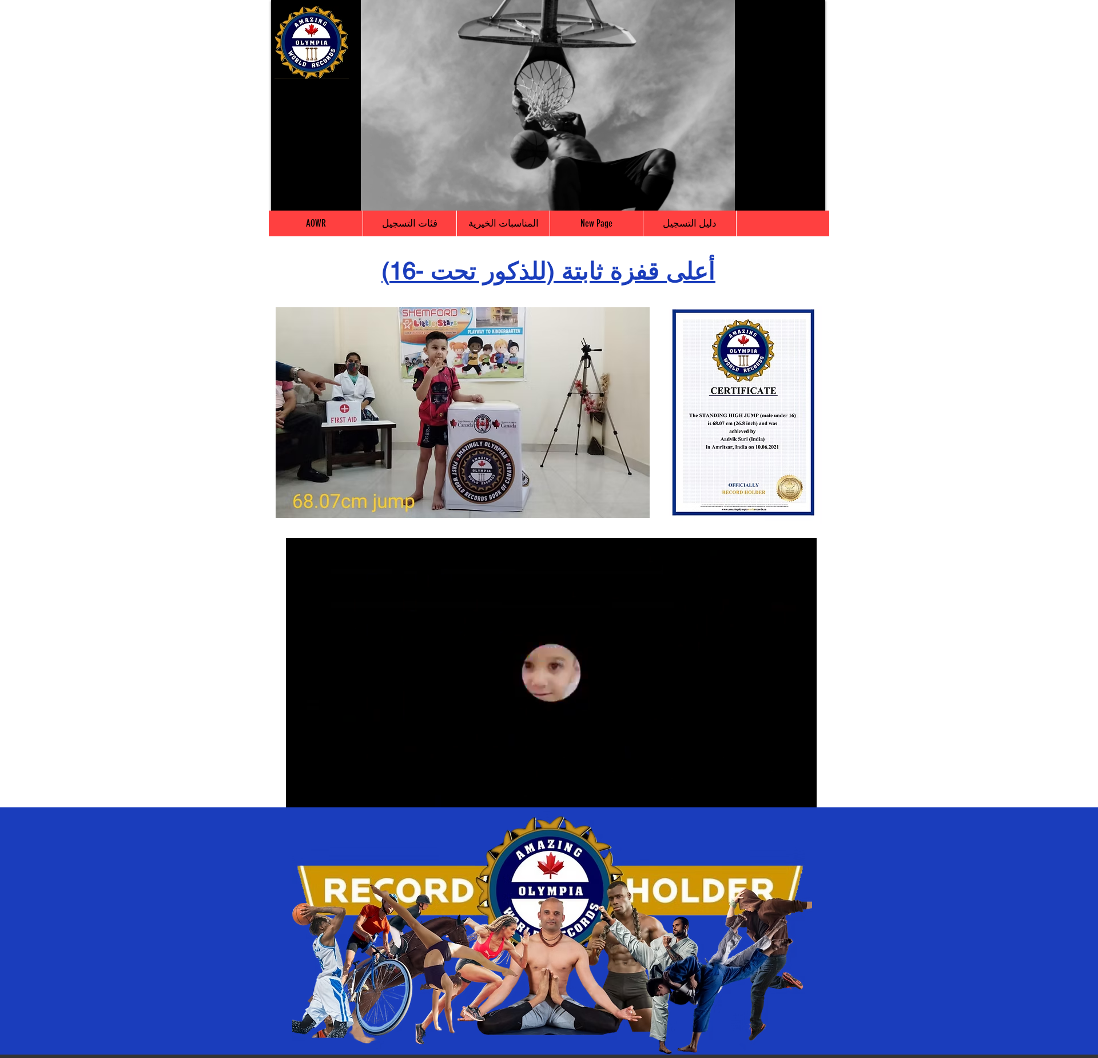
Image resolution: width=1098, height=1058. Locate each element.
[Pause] (286, 195)
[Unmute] (305, 195)
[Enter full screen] (809, 195)
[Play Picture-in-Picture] (790, 195)
